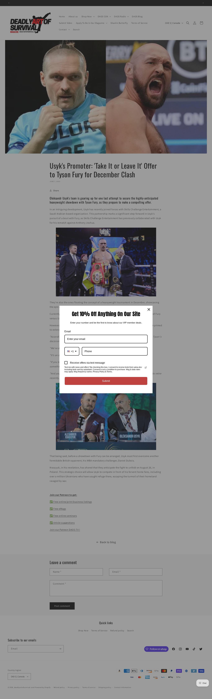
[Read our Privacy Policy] (146, 367)
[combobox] (71, 351)
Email (67, 331)
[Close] (149, 309)
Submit (106, 381)
